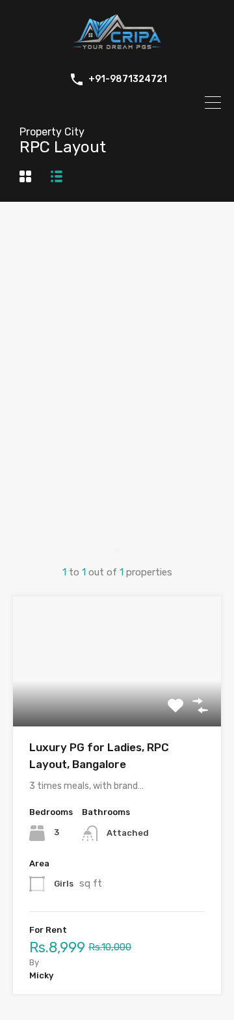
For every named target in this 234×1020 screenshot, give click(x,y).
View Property (117, 700)
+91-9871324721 (127, 79)
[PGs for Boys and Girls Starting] (117, 51)
